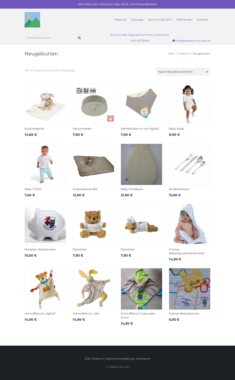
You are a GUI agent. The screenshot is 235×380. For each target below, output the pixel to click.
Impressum (143, 358)
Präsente (183, 53)
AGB (87, 358)
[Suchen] (79, 38)
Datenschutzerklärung (120, 358)
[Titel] (32, 19)
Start (171, 53)
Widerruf (98, 358)
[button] (210, 20)
